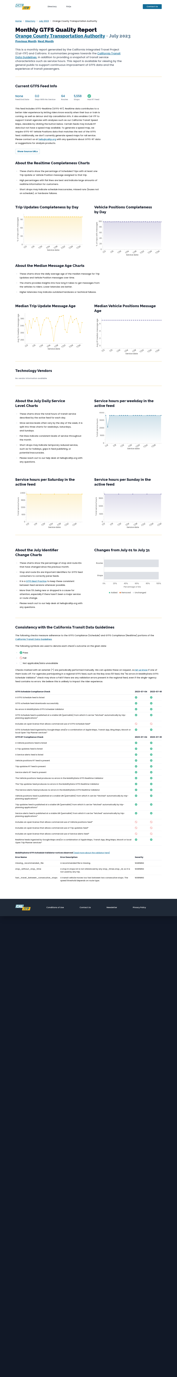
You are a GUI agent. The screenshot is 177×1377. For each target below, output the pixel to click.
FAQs (68, 6)
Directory (52, 6)
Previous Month (26, 41)
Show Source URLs (27, 151)
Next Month (46, 41)
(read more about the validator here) (91, 852)
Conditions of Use (55, 907)
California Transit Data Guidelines (33, 639)
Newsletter (112, 907)
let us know (141, 669)
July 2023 (44, 21)
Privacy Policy (139, 907)
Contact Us (152, 6)
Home (18, 21)
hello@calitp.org (47, 139)
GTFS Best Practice (36, 581)
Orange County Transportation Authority (60, 36)
